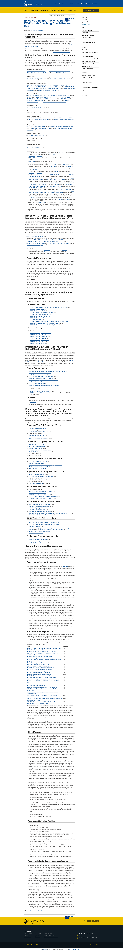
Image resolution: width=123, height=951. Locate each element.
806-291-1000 (82, 933)
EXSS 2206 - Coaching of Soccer (38, 341)
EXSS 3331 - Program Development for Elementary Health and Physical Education (49, 321)
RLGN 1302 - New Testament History (41, 128)
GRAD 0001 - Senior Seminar (34, 147)
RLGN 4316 (32, 184)
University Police (48, 933)
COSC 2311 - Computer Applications (36, 243)
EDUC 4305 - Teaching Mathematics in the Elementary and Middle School (44, 684)
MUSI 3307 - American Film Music (35, 100)
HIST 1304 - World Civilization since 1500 (61, 118)
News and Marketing (85, 3)
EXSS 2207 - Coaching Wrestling (38, 343)
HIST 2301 (31, 173)
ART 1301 (54, 164)
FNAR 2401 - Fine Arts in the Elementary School (54, 102)
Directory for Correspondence (89, 93)
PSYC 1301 (32, 163)
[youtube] (94, 921)
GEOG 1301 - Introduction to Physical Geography (49, 86)
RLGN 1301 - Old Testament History (36, 126)
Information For (89, 10)
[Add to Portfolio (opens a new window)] (69, 18)
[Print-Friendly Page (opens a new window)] (72, 18)
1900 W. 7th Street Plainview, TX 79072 (88, 937)
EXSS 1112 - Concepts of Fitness (37, 435)
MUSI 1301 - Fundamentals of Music (42, 97)
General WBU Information (88, 35)
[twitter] (88, 921)
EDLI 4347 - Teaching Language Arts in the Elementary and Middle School (44, 658)
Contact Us (81, 935)
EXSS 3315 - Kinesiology (36, 319)
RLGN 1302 (54, 183)
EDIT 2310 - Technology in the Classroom (59, 243)
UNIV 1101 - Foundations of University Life (62, 146)
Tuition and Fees (86, 45)
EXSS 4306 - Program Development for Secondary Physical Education (47, 325)
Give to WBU (38, 933)
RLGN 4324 (42, 186)
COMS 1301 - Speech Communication (36, 71)
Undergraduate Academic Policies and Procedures (90, 53)
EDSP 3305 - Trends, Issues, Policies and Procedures (40, 666)
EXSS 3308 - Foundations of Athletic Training (40, 316)
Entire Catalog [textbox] (84, 19)
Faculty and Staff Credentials (89, 85)
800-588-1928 (90, 933)
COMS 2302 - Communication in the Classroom (38, 72)
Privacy (44, 944)
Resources (94, 3)
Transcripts (77, 3)
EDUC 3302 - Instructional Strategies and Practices (41, 378)
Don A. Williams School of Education (61, 52)
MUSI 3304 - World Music (33, 98)
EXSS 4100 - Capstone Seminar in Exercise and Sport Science (45, 323)
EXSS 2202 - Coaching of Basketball (38, 334)
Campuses (61, 10)
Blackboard (37, 937)
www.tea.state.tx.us (48, 618)
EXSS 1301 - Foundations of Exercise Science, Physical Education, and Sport (48, 307)
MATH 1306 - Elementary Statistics (35, 236)
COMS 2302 (52, 154)
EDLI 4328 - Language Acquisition (35, 662)
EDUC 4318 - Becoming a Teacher (37, 383)
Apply (56, 3)
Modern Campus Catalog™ (75, 949)
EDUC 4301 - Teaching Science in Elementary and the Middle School (43, 679)
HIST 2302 (39, 173)
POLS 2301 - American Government (36, 135)
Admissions (44, 10)
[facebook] (91, 921)
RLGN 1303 (63, 196)
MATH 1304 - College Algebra (34, 107)
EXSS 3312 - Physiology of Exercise (38, 318)
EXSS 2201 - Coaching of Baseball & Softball (40, 333)
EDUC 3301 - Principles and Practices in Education (41, 376)
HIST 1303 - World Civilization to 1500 (36, 118)
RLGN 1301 (45, 183)
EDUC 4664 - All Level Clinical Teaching (39, 393)
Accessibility (27, 944)
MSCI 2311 (46, 251)
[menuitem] (56, 3)
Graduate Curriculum (87, 77)
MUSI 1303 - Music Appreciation (62, 97)
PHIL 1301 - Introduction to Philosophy (51, 88)
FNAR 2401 (34, 169)
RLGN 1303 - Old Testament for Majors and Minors (61, 126)
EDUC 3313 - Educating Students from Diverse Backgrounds (43, 380)
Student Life (72, 10)
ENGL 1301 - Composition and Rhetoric (36, 78)
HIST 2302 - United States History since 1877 (39, 531)
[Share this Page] (71, 18)
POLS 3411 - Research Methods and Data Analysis (46, 239)
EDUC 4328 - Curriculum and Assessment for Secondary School (44, 385)
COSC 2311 (47, 250)
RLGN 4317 (38, 184)
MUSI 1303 (65, 164)
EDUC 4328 (33, 402)
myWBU (37, 935)
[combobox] (62, 15)
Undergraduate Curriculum (36, 30)
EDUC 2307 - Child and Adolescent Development (40, 451)
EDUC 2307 (32, 161)
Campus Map (85, 32)
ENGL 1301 (32, 156)
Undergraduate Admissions (88, 42)
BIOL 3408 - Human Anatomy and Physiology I (40, 494)
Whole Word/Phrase (86, 22)
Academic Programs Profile (88, 80)
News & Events (27, 937)
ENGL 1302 (39, 156)
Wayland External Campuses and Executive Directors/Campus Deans (90, 89)
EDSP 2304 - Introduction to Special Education (40, 373)
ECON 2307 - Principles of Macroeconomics (37, 85)
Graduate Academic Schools (89, 75)
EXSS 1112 (42, 202)
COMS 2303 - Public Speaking (62, 72)
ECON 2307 (32, 157)
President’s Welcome (87, 30)
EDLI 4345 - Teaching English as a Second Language (41, 514)
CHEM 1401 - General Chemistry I (37, 474)
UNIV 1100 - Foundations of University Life (37, 146)
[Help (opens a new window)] (74, 18)
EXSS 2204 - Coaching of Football (38, 338)
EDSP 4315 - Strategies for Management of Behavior (39, 669)
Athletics (53, 10)
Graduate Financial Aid (87, 68)
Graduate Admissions (87, 66)
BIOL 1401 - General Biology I (36, 448)
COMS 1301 (62, 152)
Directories (26, 935)
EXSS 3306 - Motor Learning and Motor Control (41, 314)
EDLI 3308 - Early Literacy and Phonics (36, 650)
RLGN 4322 (35, 186)
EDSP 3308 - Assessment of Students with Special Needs (40, 667)
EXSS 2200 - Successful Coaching (38, 309)
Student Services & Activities (89, 49)
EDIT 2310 (64, 250)
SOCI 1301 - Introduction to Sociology (47, 90)
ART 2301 (49, 168)
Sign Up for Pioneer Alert (49, 935)
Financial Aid (85, 47)
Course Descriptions (87, 82)
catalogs (45, 949)
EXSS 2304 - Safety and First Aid (38, 311)
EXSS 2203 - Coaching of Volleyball (38, 336)
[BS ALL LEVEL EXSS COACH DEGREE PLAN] (66, 19)
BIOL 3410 (56, 171)
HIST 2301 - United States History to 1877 (39, 119)
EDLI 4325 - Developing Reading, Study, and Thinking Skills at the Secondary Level (48, 371)
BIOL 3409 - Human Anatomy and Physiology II (40, 511)
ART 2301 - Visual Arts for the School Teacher (55, 95)
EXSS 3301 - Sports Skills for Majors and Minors (41, 312)
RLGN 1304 (32, 197)
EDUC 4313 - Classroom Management (38, 381)
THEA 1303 (68, 166)
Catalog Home (85, 27)
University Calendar (86, 37)
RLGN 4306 (71, 183)
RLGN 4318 (45, 184)
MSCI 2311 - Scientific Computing (35, 245)
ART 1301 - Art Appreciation (34, 95)
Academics (34, 10)
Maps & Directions (28, 933)
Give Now (61, 3)
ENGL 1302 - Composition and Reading (59, 78)
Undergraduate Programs (88, 56)
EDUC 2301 (65, 566)
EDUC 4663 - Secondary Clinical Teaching (40, 391)
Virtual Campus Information (88, 63)
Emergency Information (36, 944)
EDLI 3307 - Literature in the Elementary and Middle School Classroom (44, 648)
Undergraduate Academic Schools (90, 58)
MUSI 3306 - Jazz (64, 98)
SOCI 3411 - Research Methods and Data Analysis (48, 241)
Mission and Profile (86, 40)
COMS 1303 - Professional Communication (59, 71)
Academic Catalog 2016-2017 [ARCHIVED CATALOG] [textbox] (60, 15)
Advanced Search (86, 24)
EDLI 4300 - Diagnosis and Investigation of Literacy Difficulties (42, 651)
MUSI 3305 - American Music (50, 98)
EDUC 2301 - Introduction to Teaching (38, 374)
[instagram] (97, 921)
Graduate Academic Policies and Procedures (90, 71)
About (26, 10)
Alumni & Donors (69, 3)
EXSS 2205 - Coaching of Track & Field (39, 340)
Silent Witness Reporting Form (51, 937)
